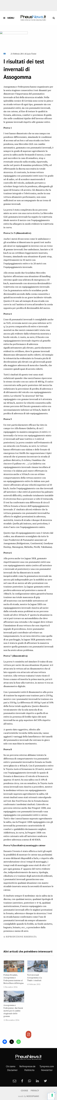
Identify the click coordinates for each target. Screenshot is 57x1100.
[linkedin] (37, 1081)
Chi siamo (10, 1066)
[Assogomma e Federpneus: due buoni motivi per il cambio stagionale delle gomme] (13, 997)
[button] (14, 40)
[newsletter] (14, 1081)
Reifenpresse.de (27, 1066)
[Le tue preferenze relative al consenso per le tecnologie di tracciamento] (52, 1095)
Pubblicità (29, 1070)
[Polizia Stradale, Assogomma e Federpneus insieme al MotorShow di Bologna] (13, 966)
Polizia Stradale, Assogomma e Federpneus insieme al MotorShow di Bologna (13, 979)
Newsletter (47, 1070)
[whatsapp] (29, 1081)
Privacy (35, 1090)
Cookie (24, 1090)
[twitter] (45, 1081)
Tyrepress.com (46, 1066)
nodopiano (33, 1096)
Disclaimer (12, 1070)
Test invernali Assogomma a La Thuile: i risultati (34, 978)
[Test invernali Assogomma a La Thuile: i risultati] (37, 966)
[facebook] (22, 1081)
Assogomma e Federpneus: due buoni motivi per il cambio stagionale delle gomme (13, 1010)
